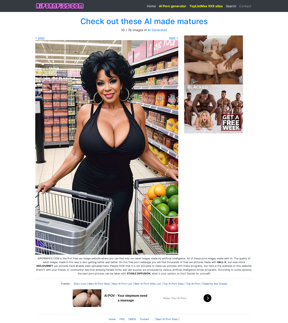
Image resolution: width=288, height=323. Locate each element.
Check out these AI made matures (144, 21)
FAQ (122, 319)
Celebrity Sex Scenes (214, 283)
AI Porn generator (172, 6)
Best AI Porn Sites (99, 283)
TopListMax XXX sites (206, 6)
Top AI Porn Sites (173, 283)
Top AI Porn (193, 283)
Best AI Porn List (122, 283)
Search (231, 6)
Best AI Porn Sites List (147, 283)
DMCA (132, 319)
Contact (245, 6)
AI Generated (157, 30)
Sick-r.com (80, 283)
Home (151, 6)
